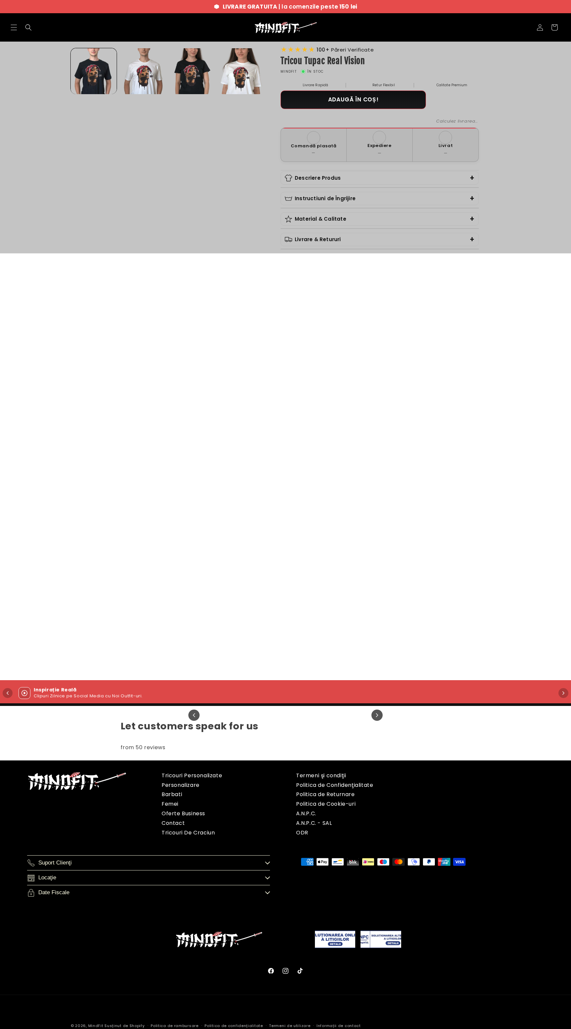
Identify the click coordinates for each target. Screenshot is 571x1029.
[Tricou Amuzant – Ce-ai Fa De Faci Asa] (214, 356)
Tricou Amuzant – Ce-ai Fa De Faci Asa (213, 431)
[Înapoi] (8, 693)
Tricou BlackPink (500, 431)
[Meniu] (14, 27)
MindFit (95, 1025)
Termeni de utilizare (289, 1025)
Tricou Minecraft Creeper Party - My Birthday (70, 625)
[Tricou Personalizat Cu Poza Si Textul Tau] (357, 356)
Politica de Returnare (325, 794)
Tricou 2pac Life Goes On (214, 625)
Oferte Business (183, 813)
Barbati (172, 794)
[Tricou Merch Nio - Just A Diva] (70, 356)
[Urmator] (377, 715)
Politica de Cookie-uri (326, 804)
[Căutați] (28, 27)
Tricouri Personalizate (192, 775)
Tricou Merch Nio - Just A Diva (70, 431)
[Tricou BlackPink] (500, 356)
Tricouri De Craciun (188, 832)
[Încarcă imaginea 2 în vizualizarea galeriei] (143, 71)
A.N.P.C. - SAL (314, 823)
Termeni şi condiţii (321, 775)
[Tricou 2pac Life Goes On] (214, 550)
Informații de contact (339, 1025)
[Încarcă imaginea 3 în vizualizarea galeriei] (192, 71)
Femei (170, 804)
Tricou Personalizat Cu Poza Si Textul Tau (357, 431)
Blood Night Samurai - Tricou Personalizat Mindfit (357, 629)
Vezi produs (71, 462)
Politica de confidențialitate (234, 1025)
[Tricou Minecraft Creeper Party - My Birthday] (70, 550)
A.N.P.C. (306, 813)
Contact (173, 823)
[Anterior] (194, 715)
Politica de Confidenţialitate (334, 785)
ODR (302, 832)
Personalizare (181, 785)
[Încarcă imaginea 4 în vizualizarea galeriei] (241, 71)
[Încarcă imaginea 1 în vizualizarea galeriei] (94, 71)
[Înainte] (563, 693)
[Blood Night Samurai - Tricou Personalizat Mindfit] (357, 550)
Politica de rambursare (174, 1025)
